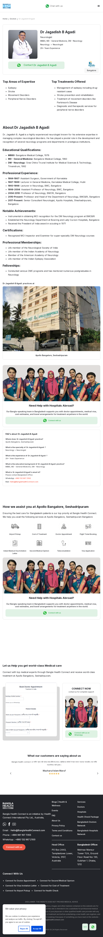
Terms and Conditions (62, 830)
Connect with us (14, 847)
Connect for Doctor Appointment (20, 880)
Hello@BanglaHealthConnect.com (24, 482)
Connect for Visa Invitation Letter (21, 885)
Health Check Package (88, 817)
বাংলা (85, 927)
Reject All (24, 929)
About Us (56, 820)
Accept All (37, 929)
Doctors (13, 19)
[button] (98, 6)
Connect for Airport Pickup (17, 890)
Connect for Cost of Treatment (55, 885)
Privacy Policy (58, 825)
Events (55, 810)
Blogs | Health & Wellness (59, 804)
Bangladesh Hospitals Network (87, 832)
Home (5, 19)
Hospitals (81, 812)
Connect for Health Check (46, 890)
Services (81, 802)
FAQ (53, 815)
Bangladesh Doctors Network (86, 824)
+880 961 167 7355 (21, 835)
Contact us (57, 835)
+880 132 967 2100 (23, 478)
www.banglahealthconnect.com (51, 920)
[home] (7, 6)
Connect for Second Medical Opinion (57, 880)
